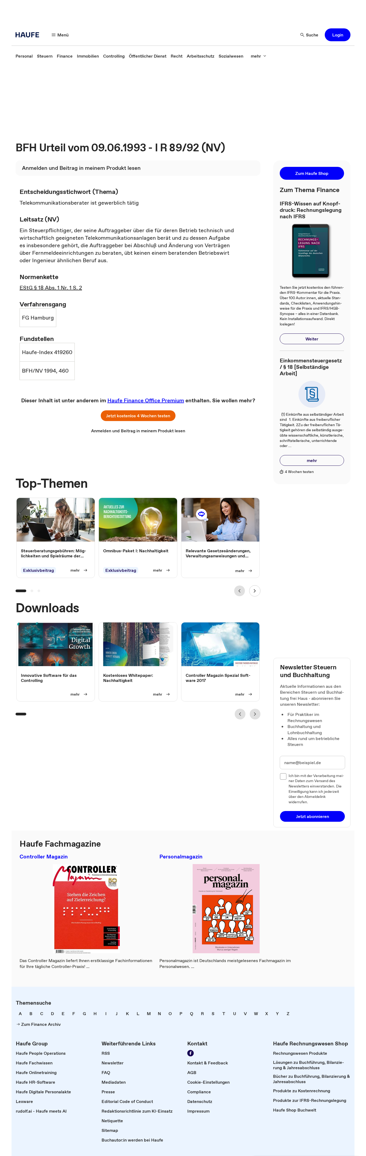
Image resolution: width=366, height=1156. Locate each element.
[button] (337, 34)
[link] (24, 56)
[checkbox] (283, 776)
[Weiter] (254, 590)
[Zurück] (239, 590)
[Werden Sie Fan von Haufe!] (190, 1053)
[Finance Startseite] (29, 35)
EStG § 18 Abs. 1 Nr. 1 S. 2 (51, 287)
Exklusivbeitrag (38, 570)
